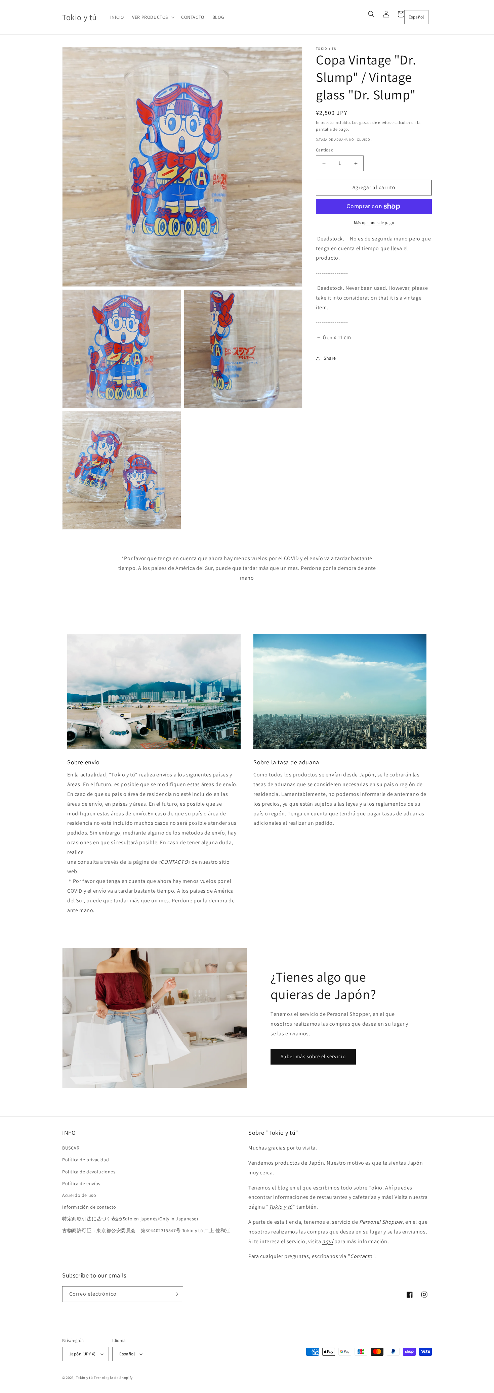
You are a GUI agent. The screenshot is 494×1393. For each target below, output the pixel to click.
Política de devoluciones (88, 1172)
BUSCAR (71, 1148)
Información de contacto (89, 1207)
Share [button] (330, 358)
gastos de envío (374, 122)
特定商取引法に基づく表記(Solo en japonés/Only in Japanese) (130, 1219)
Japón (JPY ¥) (82, 1354)
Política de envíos (81, 1183)
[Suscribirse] (175, 1294)
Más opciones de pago (374, 222)
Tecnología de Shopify (113, 1377)
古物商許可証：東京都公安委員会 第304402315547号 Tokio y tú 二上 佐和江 (146, 1230)
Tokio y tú (84, 1377)
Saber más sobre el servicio (313, 1056)
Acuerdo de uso (79, 1195)
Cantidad (324, 150)
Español (416, 17)
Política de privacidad (85, 1160)
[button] (152, 17)
